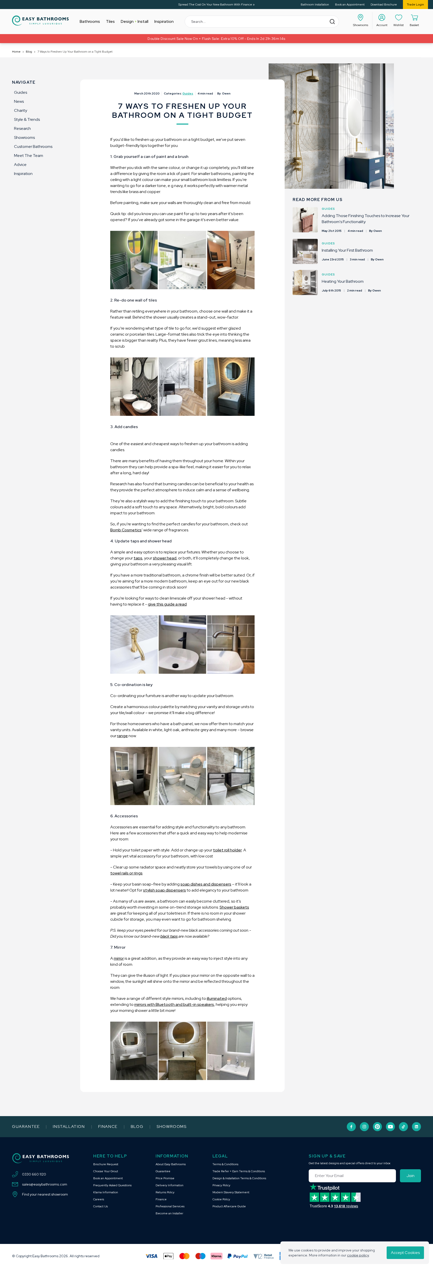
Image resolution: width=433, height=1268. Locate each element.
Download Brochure (384, 5)
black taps (169, 936)
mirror (119, 958)
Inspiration (23, 173)
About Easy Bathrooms (171, 1164)
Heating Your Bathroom (343, 281)
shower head (164, 558)
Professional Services (170, 1206)
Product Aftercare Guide (229, 1206)
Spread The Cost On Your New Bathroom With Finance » (216, 4)
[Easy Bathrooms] (40, 21)
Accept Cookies (405, 1252)
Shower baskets (234, 907)
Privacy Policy (221, 1185)
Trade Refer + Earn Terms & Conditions (238, 1171)
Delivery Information (169, 1185)
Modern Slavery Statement (230, 1192)
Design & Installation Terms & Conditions (239, 1178)
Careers (98, 1199)
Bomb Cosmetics (126, 530)
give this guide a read (167, 604)
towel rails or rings (126, 873)
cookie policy (358, 1255)
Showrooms (24, 137)
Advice (20, 164)
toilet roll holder (227, 850)
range (122, 735)
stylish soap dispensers (164, 890)
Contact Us (100, 1206)
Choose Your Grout (105, 1171)
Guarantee (26, 1126)
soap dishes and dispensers (205, 884)
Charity (20, 110)
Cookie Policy (221, 1199)
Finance (108, 1126)
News (19, 101)
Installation (69, 1126)
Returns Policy (165, 1192)
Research (22, 128)
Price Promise (165, 1178)
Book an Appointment (350, 5)
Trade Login (415, 5)
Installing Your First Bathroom (347, 250)
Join (410, 1175)
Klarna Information (105, 1192)
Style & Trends (27, 119)
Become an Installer (169, 1213)
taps (138, 558)
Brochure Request (105, 1164)
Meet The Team (28, 155)
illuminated (217, 998)
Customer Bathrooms (33, 146)
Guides (20, 92)
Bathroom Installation (315, 5)
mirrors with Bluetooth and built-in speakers (174, 1004)
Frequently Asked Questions (112, 1185)
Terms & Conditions (225, 1164)
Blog (29, 52)
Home (16, 52)
